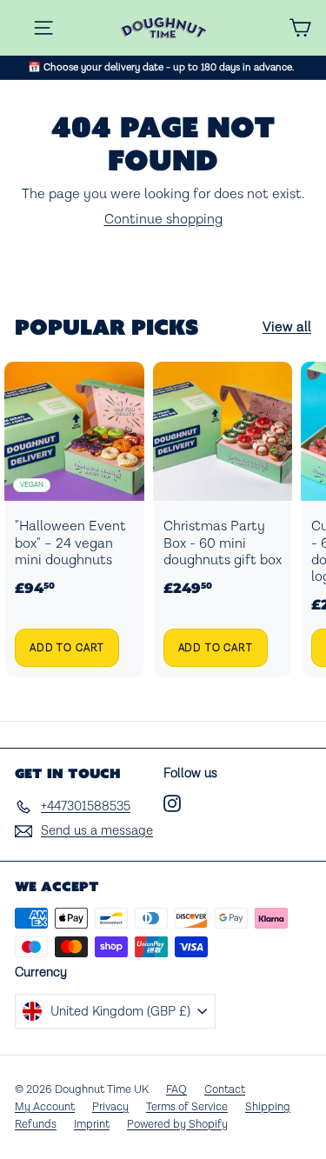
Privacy (110, 1107)
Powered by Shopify (177, 1124)
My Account (45, 1107)
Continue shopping (163, 219)
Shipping (267, 1107)
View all (287, 327)
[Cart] (300, 28)
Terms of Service (187, 1107)
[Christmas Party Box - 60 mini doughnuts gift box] (223, 519)
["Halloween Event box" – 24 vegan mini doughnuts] (74, 519)
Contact (224, 1089)
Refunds (36, 1124)
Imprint (92, 1124)
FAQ (176, 1089)
